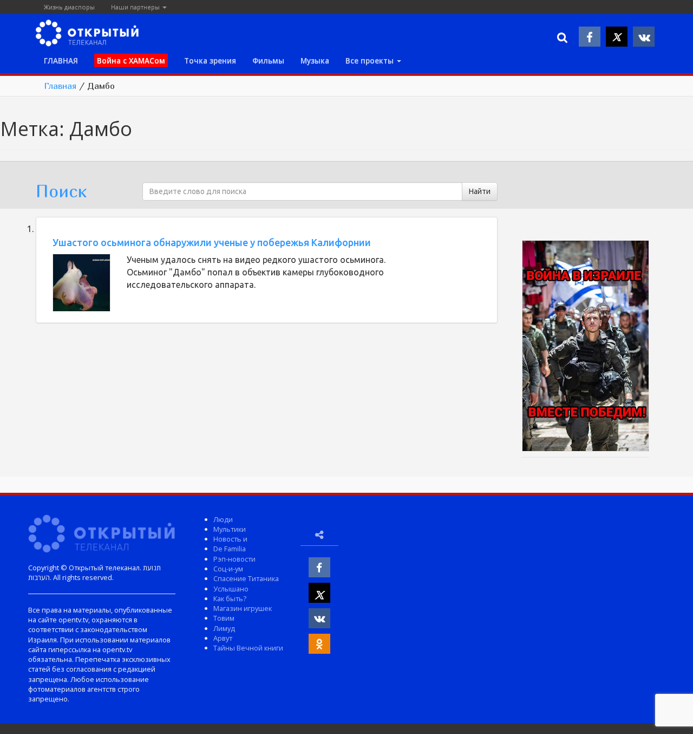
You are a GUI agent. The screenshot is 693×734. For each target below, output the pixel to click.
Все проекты (370, 60)
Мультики (229, 529)
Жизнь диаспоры (69, 7)
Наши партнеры (136, 7)
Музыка (314, 60)
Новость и (230, 539)
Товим (223, 618)
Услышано (231, 589)
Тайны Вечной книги (248, 648)
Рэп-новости (234, 559)
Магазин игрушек (242, 608)
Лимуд (224, 628)
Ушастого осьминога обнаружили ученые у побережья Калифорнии (212, 242)
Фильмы (268, 60)
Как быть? (229, 598)
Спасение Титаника (246, 578)
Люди (223, 519)
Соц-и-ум (228, 569)
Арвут (222, 638)
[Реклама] (585, 347)
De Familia (229, 548)
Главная (60, 85)
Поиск (61, 190)
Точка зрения (210, 60)
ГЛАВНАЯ (61, 60)
